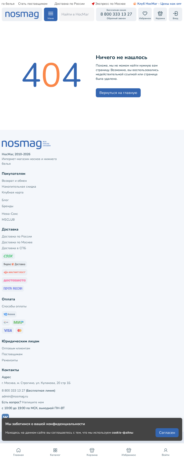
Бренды (7, 206)
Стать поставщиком (32, 4)
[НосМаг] (22, 14)
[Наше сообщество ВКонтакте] (5, 417)
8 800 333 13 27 (13, 390)
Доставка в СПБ (14, 248)
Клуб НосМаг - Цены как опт (159, 4)
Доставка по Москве (17, 242)
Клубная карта (13, 192)
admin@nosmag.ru (15, 396)
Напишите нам (33, 402)
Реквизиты (10, 360)
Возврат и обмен (14, 181)
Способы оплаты (14, 306)
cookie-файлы (122, 432)
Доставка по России (70, 4)
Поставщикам (12, 354)
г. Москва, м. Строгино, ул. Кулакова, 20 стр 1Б (36, 383)
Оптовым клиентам (16, 348)
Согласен (167, 432)
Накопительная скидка (19, 186)
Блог (5, 200)
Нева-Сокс (10, 214)
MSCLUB (8, 219)
